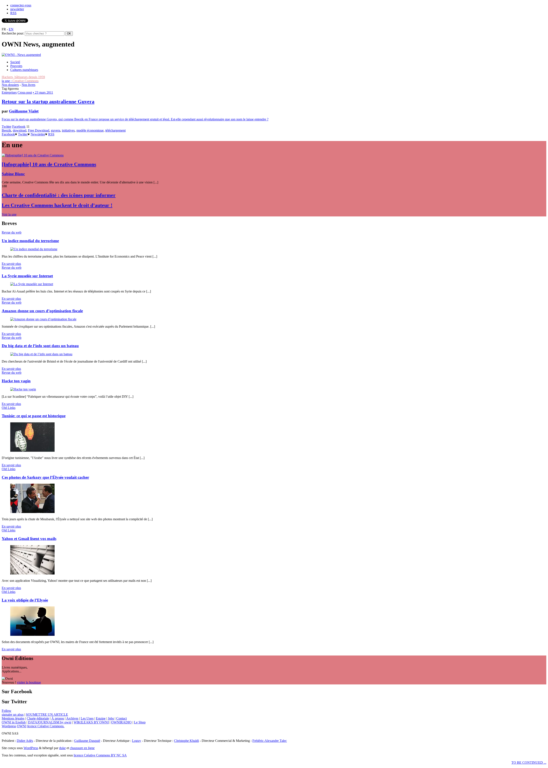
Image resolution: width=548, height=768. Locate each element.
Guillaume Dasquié (87, 740)
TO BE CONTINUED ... (528, 762)
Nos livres (28, 85)
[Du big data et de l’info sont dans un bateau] (41, 354)
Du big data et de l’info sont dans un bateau (40, 346)
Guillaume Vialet (24, 111)
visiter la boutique (29, 682)
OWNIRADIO (121, 722)
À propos (57, 718)
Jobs (111, 718)
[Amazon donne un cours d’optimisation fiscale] (43, 319)
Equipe (101, 718)
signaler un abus (13, 714)
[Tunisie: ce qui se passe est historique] (32, 450)
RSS (13, 13)
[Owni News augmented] (21, 55)
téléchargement (115, 130)
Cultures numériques (24, 70)
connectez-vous (20, 5)
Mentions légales (13, 718)
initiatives (68, 130)
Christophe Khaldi (186, 740)
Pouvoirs (16, 66)
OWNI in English (14, 722)
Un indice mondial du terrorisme (30, 240)
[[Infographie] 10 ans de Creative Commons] (33, 155)
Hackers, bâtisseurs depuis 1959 (23, 77)
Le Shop (140, 722)
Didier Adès (25, 740)
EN (11, 29)
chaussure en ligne (82, 748)
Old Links (8, 408)
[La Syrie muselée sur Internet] (31, 284)
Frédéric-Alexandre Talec (269, 740)
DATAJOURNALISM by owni (49, 722)
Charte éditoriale (38, 718)
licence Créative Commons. (45, 726)
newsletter (17, 9)
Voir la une (9, 214)
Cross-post (25, 92)
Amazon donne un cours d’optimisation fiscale (42, 311)
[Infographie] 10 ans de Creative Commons (49, 164)
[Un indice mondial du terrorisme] (33, 249)
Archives (72, 718)
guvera (55, 130)
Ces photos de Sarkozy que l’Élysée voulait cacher (45, 477)
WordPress (31, 748)
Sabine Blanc (13, 174)
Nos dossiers (10, 85)
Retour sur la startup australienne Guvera (48, 101)
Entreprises (9, 92)
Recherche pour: (13, 33)
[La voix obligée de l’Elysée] (32, 634)
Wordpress (9, 726)
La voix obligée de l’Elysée (25, 600)
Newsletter (38, 134)
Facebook (18, 126)
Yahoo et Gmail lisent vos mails (29, 538)
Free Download (38, 130)
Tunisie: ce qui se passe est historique (34, 416)
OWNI (21, 726)
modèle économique (90, 130)
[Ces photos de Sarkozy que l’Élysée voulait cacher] (32, 512)
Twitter (6, 126)
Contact (121, 718)
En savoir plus (11, 264)
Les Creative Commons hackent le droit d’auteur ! (57, 205)
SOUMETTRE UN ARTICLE (47, 714)
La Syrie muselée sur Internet (27, 276)
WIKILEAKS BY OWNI (91, 722)
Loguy (136, 740)
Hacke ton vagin (16, 381)
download (19, 130)
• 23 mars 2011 (43, 92)
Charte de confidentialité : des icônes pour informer (59, 195)
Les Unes (87, 718)
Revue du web (11, 232)
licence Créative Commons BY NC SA (100, 755)
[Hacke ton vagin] (23, 389)
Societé (15, 62)
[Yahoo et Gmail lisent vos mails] (32, 573)
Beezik (6, 130)
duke (62, 748)
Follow (6, 710)
